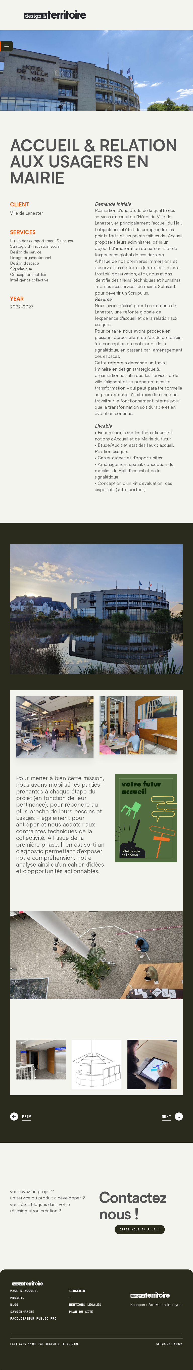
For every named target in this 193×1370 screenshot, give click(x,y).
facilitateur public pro (33, 1319)
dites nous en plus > (140, 1229)
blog (14, 1305)
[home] (84, 14)
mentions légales (85, 1305)
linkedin (77, 1291)
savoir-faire (22, 1312)
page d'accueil (24, 1291)
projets (17, 1298)
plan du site (81, 1312)
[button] (6, 46)
